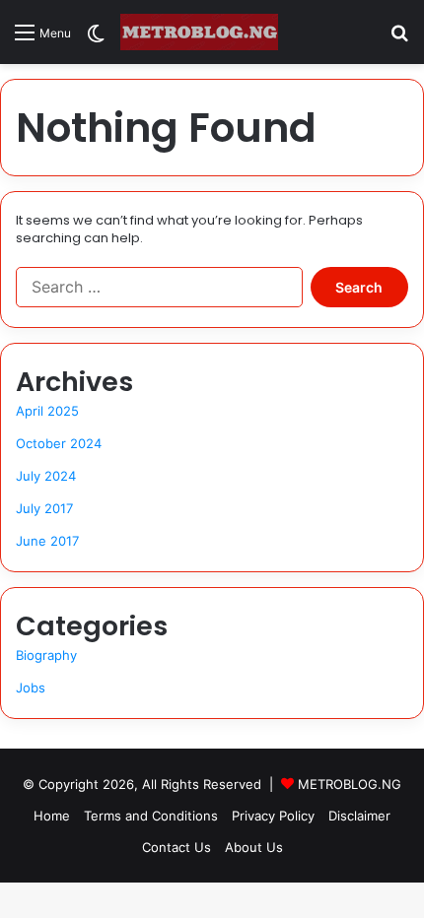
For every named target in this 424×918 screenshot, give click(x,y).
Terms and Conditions (151, 815)
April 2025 (47, 411)
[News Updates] (199, 32)
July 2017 (44, 508)
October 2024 (59, 443)
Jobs (30, 687)
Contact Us (176, 847)
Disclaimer (359, 815)
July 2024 (46, 476)
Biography (46, 655)
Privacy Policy (273, 815)
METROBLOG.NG (349, 784)
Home (52, 815)
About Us (254, 847)
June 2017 (47, 541)
